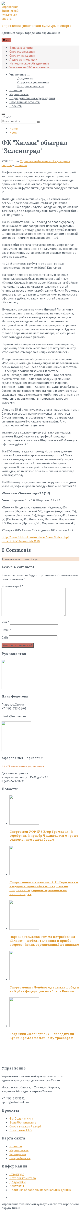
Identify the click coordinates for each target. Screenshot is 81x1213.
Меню (6, 40)
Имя (5, 622)
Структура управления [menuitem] (33, 82)
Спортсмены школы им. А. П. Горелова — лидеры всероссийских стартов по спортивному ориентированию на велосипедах (43, 888)
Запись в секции (21, 47)
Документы (17, 1182)
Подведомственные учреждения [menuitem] (32, 98)
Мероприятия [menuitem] (19, 94)
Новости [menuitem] (15, 90)
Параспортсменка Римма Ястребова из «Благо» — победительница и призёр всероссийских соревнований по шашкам (44, 940)
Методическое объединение (29, 63)
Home (13, 129)
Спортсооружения (22, 51)
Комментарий (12, 586)
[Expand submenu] (28, 75)
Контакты (16, 1186)
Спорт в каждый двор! (25, 1126)
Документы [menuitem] (25, 78)
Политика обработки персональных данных (40, 1190)
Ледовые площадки (23, 59)
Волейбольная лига (22, 1122)
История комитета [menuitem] (30, 86)
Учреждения (17, 1154)
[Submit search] (38, 122)
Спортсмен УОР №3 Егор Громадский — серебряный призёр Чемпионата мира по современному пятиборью (43, 835)
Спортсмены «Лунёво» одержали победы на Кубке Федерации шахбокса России (44, 989)
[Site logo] (11, 19)
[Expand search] (3, 114)
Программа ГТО (20, 1130)
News (13, 132)
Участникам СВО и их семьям (29, 67)
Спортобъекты (19, 1158)
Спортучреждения (22, 55)
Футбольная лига (21, 1118)
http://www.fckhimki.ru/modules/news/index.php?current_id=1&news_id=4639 (35, 539)
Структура (16, 1174)
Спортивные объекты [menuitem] (24, 102)
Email (6, 630)
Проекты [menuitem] (15, 106)
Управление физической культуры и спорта (36, 26)
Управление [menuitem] (17, 74)
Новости (21, 165)
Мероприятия (19, 1150)
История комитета (22, 1178)
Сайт (5, 637)
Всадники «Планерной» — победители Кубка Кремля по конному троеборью (41, 1036)
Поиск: (6, 117)
